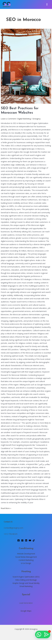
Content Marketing (26, 560)
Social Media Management (26, 557)
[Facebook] (18, 540)
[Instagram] (22, 540)
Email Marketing (26, 586)
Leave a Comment (8, 119)
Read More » (6, 508)
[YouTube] (30, 540)
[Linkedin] (26, 540)
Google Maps (26, 611)
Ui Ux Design (26, 563)
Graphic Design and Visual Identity (26, 583)
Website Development (26, 553)
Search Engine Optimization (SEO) (26, 577)
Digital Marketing (24, 119)
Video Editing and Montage (26, 580)
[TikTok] (34, 540)
